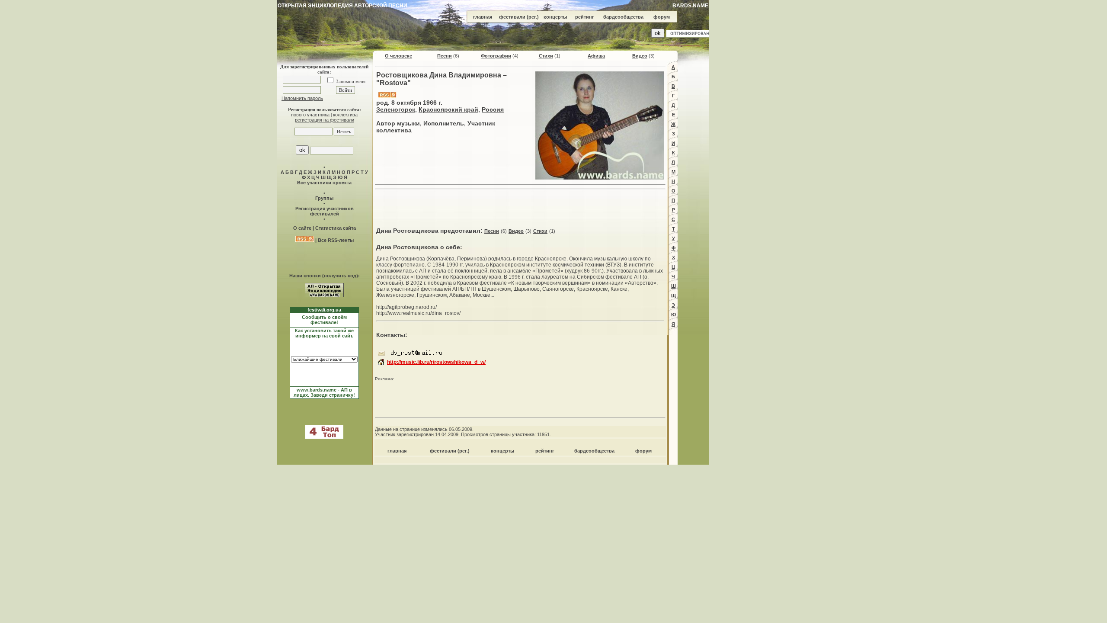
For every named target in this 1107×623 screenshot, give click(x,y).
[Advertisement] (520, 206)
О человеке (398, 55)
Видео (639, 55)
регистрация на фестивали (324, 119)
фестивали (512, 16)
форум (661, 16)
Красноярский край (448, 109)
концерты (555, 16)
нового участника (310, 114)
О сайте (302, 228)
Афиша (596, 55)
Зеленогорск (395, 109)
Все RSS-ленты (336, 240)
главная (482, 16)
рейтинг (584, 16)
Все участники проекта (324, 182)
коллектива (345, 114)
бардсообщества (623, 16)
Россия (493, 109)
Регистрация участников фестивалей (324, 211)
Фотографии (496, 55)
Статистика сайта (335, 228)
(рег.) (533, 16)
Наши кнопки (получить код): (324, 275)
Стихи (546, 55)
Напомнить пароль (302, 98)
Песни (444, 55)
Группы (324, 198)
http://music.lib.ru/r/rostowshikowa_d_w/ (436, 362)
